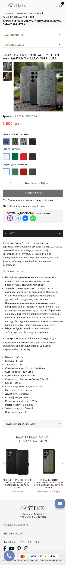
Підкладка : (15, 164)
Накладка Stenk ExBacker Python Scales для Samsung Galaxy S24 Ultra (49, 484)
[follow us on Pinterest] (19, 548)
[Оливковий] (14, 141)
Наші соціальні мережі (22, 542)
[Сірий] (6, 141)
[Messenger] (25, 218)
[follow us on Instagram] (26, 548)
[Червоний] (23, 156)
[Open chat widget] (60, 503)
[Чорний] (32, 141)
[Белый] (6, 171)
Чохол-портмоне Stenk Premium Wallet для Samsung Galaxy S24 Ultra (17, 484)
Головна (8, 13)
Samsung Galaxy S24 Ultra (18, 17)
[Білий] (6, 156)
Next (62, 463)
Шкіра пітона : (16, 134)
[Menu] (4, 5)
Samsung (35, 13)
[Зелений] (14, 156)
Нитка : (11, 149)
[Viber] (10, 218)
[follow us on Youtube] (11, 548)
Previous (3, 463)
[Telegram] (17, 218)
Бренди (21, 13)
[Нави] (14, 171)
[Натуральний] (23, 141)
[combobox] (33, 34)
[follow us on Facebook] (5, 548)
